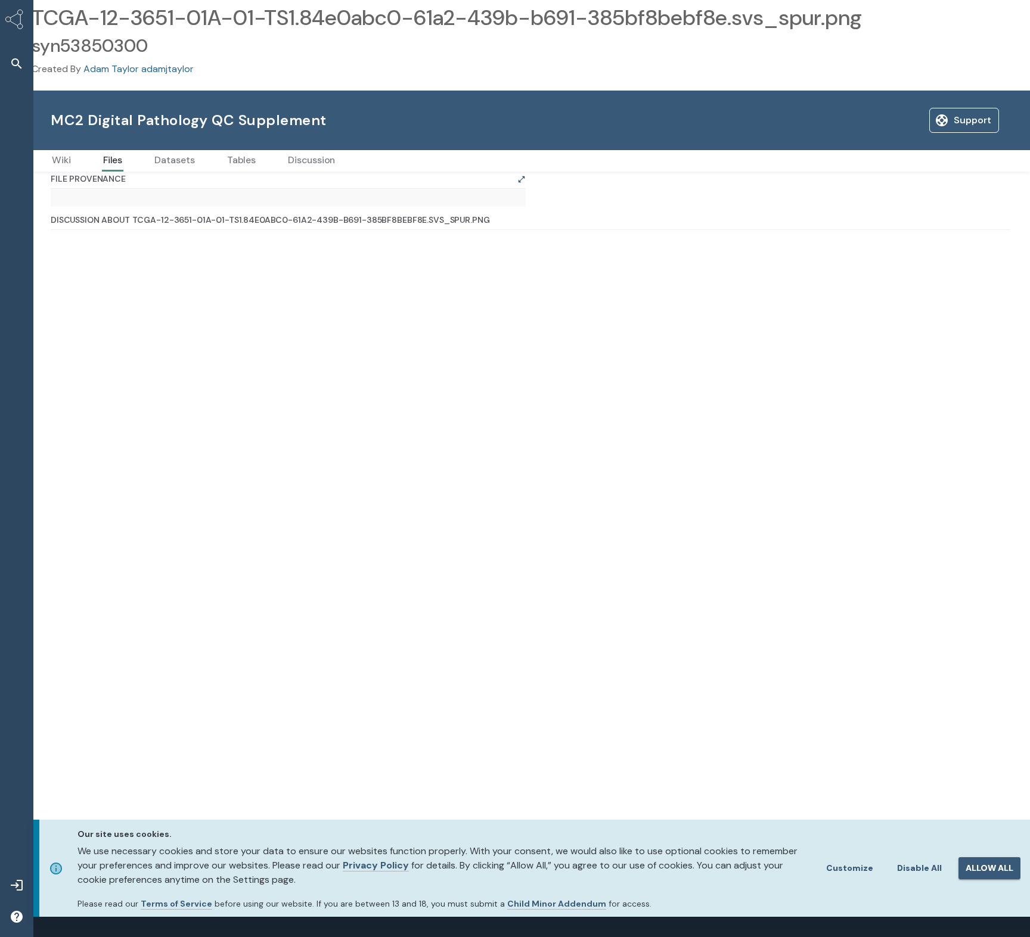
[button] (16, 63)
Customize (849, 868)
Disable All (919, 868)
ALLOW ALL (989, 868)
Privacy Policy (376, 865)
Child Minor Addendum (556, 903)
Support (882, 120)
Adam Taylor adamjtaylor (138, 69)
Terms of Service (176, 903)
